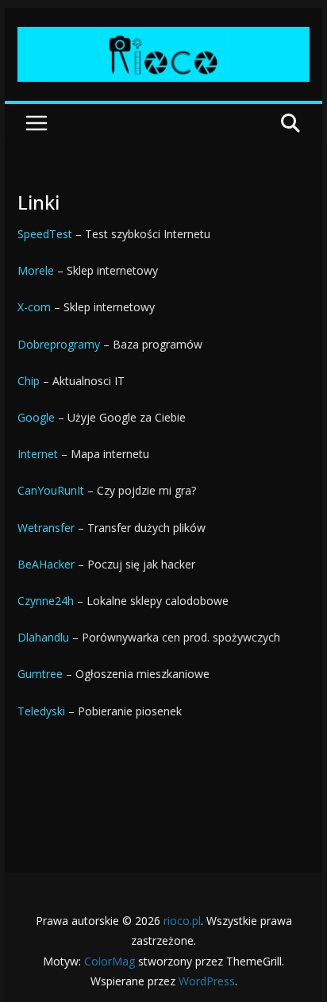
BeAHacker (46, 564)
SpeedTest (44, 233)
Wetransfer (46, 527)
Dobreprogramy (58, 344)
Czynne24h (45, 600)
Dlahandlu (43, 637)
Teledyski (41, 711)
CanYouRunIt (50, 490)
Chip (28, 380)
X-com (34, 306)
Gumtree (40, 673)
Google (36, 417)
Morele (35, 270)
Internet (37, 453)
